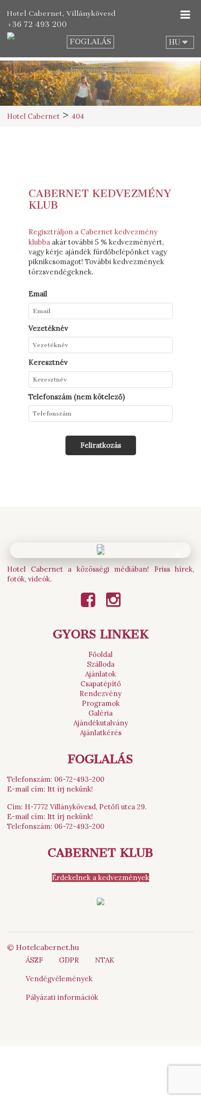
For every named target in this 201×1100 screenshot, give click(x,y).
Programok (101, 703)
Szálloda (101, 664)
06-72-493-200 (79, 779)
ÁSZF (34, 960)
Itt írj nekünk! (70, 789)
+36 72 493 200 (37, 24)
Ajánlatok (100, 674)
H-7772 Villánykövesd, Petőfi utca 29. (86, 806)
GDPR (69, 960)
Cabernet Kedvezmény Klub (100, 199)
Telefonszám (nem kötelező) (77, 396)
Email (38, 293)
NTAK (105, 960)
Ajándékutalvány (100, 722)
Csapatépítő (100, 683)
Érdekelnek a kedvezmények (100, 877)
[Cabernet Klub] (100, 901)
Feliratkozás (100, 445)
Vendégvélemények (59, 978)
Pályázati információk (62, 997)
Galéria (100, 713)
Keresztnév (48, 362)
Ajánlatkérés (101, 732)
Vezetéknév (48, 328)
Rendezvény (100, 693)
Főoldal (100, 654)
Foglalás (90, 41)
